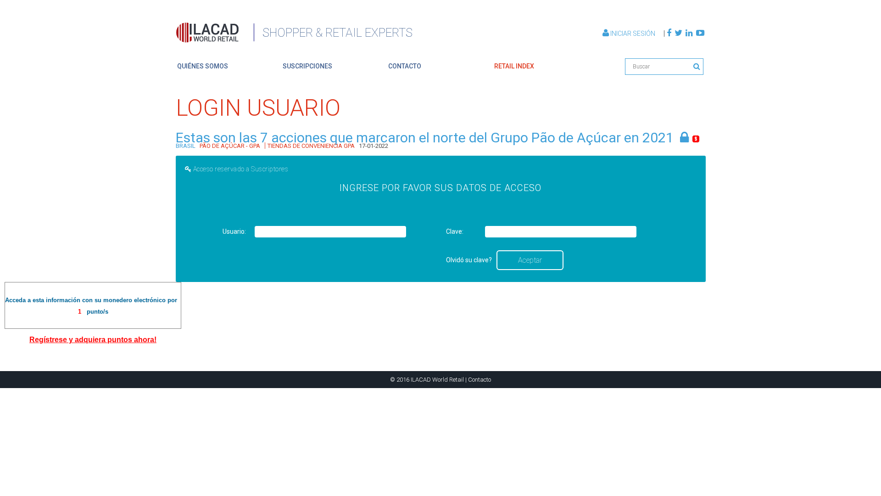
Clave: (454, 231)
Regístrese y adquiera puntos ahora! (92, 340)
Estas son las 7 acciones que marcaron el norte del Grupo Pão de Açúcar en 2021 (425, 138)
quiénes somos (202, 66)
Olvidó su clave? (469, 260)
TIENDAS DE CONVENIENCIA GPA (311, 145)
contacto (404, 66)
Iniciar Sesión (633, 33)
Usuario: (234, 231)
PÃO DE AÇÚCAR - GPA (230, 145)
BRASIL (185, 145)
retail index (514, 66)
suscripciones (307, 66)
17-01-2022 (373, 145)
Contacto (479, 379)
